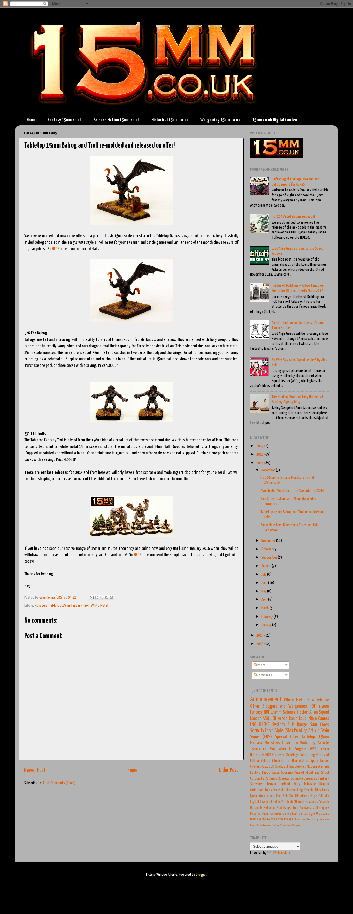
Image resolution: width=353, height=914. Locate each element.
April (264, 599)
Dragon (324, 784)
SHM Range (297, 724)
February (267, 617)
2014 (260, 635)
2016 (260, 454)
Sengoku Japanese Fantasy (310, 778)
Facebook (324, 819)
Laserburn (290, 743)
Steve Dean (286, 825)
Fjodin (254, 796)
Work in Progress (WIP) (298, 749)
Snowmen (256, 784)
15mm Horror (280, 761)
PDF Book (287, 802)
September (269, 557)
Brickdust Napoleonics (290, 766)
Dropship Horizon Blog (288, 790)
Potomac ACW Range (277, 808)
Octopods (256, 808)
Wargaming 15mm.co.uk (220, 120)
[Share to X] (101, 597)
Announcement (266, 699)
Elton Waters (300, 761)
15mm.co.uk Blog (263, 749)
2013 (260, 644)
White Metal (99, 605)
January (266, 625)
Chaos (297, 819)
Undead (285, 784)
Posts (261, 665)
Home (31, 120)
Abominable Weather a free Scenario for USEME (292, 491)
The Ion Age (286, 819)
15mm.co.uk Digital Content (275, 120)
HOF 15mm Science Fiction (286, 712)
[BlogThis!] (96, 597)
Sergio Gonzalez (268, 819)
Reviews (284, 778)
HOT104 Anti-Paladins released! (293, 216)
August (266, 566)
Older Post (229, 770)
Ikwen (276, 772)
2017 (260, 446)
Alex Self (268, 766)
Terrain (271, 784)
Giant (253, 825)
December (268, 470)
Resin (293, 718)
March (265, 608)
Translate (284, 853)
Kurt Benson (300, 814)
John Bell (281, 796)
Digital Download (261, 802)
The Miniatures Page (303, 796)
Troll (86, 605)
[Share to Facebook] (106, 597)
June (264, 583)
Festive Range (260, 772)
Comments (264, 675)
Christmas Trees (261, 790)
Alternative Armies (306, 802)
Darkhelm (264, 814)
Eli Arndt (280, 718)
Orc (318, 814)
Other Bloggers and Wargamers (278, 706)
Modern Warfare (318, 766)
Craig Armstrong (309, 819)
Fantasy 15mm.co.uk (65, 120)
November (268, 541)
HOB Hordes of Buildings (282, 755)
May (264, 591)
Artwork (324, 802)
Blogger (201, 875)
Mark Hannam (263, 825)
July (264, 574)
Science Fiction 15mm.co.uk (117, 120)
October (267, 549)
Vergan (296, 825)
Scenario (287, 772)
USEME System (272, 724)
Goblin (277, 802)
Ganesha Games (280, 814)
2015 (260, 463)
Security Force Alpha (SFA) (271, 730)
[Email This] (91, 597)
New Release (318, 700)
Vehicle (265, 761)
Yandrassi (306, 808)
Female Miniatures (316, 790)
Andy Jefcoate (304, 784)
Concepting (307, 755)
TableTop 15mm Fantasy (65, 605)
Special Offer (286, 737)
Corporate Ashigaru (263, 778)
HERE (55, 249)
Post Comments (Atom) (59, 783)
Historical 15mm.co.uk (169, 120)
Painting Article (307, 730)
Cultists (323, 796)
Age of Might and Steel (311, 772)
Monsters (41, 605)
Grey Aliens (266, 796)
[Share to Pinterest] (111, 597)
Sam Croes (319, 724)
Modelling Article (314, 743)
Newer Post (35, 770)
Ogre (312, 814)
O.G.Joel (276, 825)
